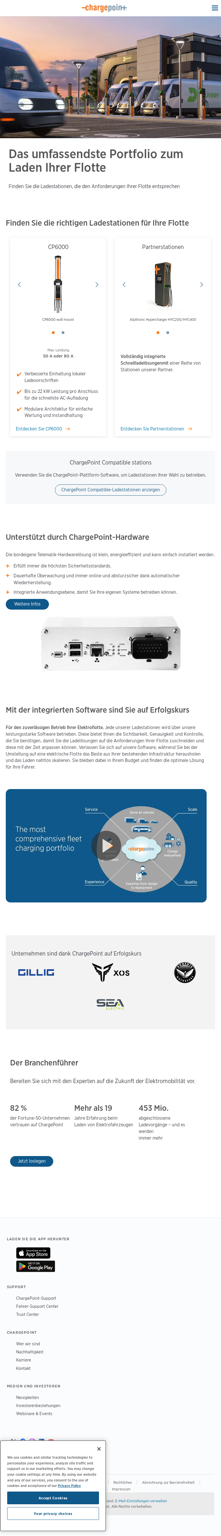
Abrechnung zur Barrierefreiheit (169, 1482)
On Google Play (35, 1266)
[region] (53, 1485)
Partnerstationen (163, 246)
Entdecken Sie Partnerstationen (153, 429)
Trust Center (27, 1314)
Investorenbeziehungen (38, 1405)
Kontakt (23, 1368)
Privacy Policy (69, 1485)
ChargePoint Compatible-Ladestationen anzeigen (110, 489)
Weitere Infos (27, 604)
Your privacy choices (53, 1513)
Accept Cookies (53, 1498)
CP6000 (58, 246)
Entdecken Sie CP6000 (39, 429)
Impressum (121, 1489)
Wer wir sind (28, 1343)
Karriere (23, 1360)
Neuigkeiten (27, 1397)
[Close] (99, 1449)
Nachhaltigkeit (29, 1352)
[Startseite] (104, 8)
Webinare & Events (34, 1413)
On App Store (33, 1253)
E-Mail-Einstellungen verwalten (141, 1500)
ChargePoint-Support (36, 1298)
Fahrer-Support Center (37, 1306)
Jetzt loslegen (32, 1161)
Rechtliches (123, 1482)
